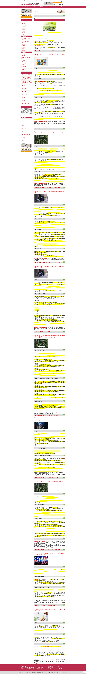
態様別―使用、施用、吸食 (25, 94)
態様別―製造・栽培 (24, 95)
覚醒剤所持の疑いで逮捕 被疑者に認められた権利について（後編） (48, 187)
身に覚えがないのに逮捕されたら (26, 57)
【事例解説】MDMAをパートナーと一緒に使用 (44, 50)
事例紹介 (23, 123)
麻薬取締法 (42, 382)
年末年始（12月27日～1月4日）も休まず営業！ (44, 16)
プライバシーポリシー (61, 667)
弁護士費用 (55, 7)
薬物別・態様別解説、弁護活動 (26, 38)
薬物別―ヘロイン (24, 83)
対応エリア (23, 32)
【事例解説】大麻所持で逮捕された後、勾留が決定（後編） (47, 415)
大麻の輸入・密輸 (24, 101)
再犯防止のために (24, 42)
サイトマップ (60, 668)
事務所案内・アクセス (62, 7)
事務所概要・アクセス (25, 31)
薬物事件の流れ (29, 7)
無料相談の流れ (42, 7)
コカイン (23, 122)
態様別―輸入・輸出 (24, 98)
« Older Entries (36, 663)
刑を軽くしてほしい (24, 67)
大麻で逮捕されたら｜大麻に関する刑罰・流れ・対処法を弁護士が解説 (27, 78)
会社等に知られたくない (25, 70)
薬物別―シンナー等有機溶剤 (26, 89)
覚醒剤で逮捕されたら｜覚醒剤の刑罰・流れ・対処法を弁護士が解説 (27, 75)
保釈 (64, 458)
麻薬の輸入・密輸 (24, 104)
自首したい (23, 69)
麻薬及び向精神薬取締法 (41, 81)
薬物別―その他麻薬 (24, 88)
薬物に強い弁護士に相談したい (26, 134)
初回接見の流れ (49, 7)
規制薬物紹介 (23, 137)
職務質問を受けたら (24, 54)
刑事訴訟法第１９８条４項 (39, 253)
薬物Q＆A (23, 48)
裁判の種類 (23, 45)
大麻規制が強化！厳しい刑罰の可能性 (42, 331)
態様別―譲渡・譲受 (24, 97)
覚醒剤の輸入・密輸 (24, 100)
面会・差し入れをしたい (25, 58)
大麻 (22, 131)
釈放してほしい (24, 61)
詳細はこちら (23, 115)
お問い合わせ (23, 34)
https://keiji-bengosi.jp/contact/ (39, 45)
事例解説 (23, 125)
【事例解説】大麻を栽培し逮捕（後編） (43, 128)
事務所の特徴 (36, 7)
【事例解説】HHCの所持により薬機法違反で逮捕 (45, 605)
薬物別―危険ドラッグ (25, 91)
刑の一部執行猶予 (24, 66)
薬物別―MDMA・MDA (25, 79)
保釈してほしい (24, 63)
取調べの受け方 (24, 60)
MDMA (22, 119)
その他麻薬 (23, 120)
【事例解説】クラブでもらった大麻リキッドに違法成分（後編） (48, 549)
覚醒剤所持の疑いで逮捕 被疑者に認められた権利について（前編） (48, 262)
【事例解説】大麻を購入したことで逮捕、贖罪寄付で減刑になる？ (48, 477)
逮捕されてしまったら (25, 55)
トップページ (23, 7)
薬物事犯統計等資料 (24, 50)
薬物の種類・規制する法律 (25, 41)
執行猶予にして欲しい (25, 64)
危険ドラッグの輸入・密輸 (25, 103)
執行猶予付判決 (45, 175)
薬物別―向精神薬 (24, 86)
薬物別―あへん (24, 85)
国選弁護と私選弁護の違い (25, 44)
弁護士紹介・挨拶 (24, 25)
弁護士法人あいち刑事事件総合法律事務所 (40, 121)
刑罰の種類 (23, 47)
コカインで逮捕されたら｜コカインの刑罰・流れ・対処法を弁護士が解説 (27, 82)
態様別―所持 (23, 92)
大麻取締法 (36, 579)
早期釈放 (35, 41)
